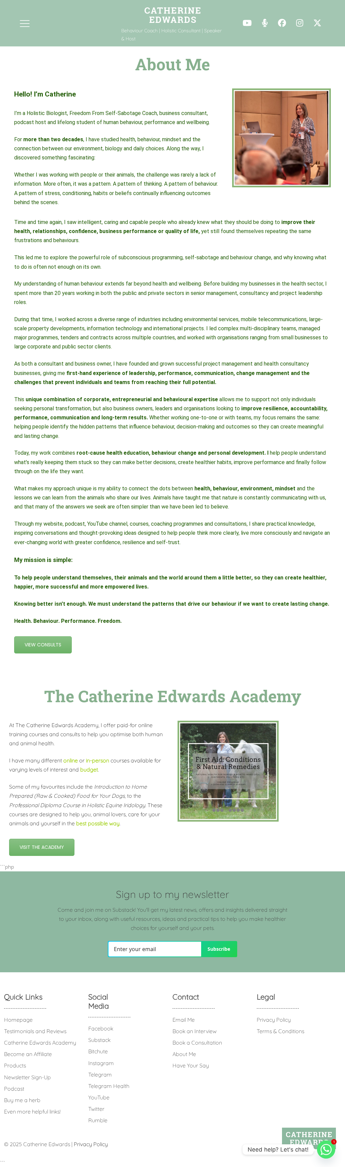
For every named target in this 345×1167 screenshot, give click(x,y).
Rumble (97, 1120)
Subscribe (219, 949)
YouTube (98, 1097)
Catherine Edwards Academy (40, 1042)
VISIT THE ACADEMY (42, 847)
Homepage (18, 1019)
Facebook (100, 1028)
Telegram (100, 1074)
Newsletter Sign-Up (27, 1077)
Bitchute (98, 1051)
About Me (184, 1054)
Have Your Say (190, 1065)
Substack (99, 1040)
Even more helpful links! (32, 1111)
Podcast (14, 1088)
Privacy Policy (274, 1019)
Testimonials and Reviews (35, 1031)
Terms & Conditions (280, 1031)
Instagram (101, 1063)
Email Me (183, 1019)
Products (15, 1065)
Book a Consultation (197, 1042)
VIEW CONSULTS (43, 644)
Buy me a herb (22, 1100)
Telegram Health (108, 1086)
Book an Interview (194, 1031)
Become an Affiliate (28, 1054)
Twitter (96, 1108)
